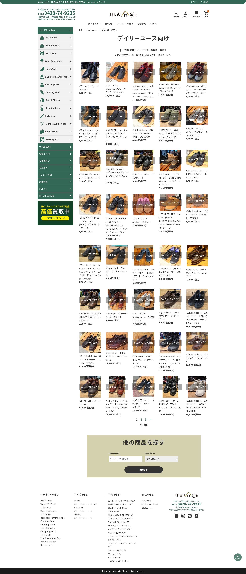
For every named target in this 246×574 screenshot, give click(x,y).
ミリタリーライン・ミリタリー (119, 561)
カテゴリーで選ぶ (47, 30)
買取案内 (109, 23)
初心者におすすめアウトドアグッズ (121, 500)
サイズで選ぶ (45, 147)
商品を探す (93, 23)
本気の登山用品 (114, 511)
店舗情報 (142, 23)
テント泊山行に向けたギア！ (119, 522)
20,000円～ (147, 508)
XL (91, 504)
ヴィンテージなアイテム (117, 550)
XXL (95, 504)
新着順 (163, 50)
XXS (76, 504)
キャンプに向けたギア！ (117, 532)
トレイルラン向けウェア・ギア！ (120, 529)
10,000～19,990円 (150, 504)
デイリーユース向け (108, 29)
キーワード (114, 453)
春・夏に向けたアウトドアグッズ (120, 515)
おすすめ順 (143, 50)
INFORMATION (46, 195)
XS (80, 504)
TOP (81, 29)
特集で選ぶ (44, 153)
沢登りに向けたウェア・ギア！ (119, 525)
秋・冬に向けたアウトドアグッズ (120, 504)
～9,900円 (146, 500)
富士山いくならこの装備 (117, 508)
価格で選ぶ (44, 160)
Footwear (92, 29)
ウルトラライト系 (114, 554)
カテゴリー (150, 453)
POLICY (154, 23)
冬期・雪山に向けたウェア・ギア (120, 518)
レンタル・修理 (124, 23)
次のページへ (164, 55)
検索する (143, 469)
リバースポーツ (114, 557)
